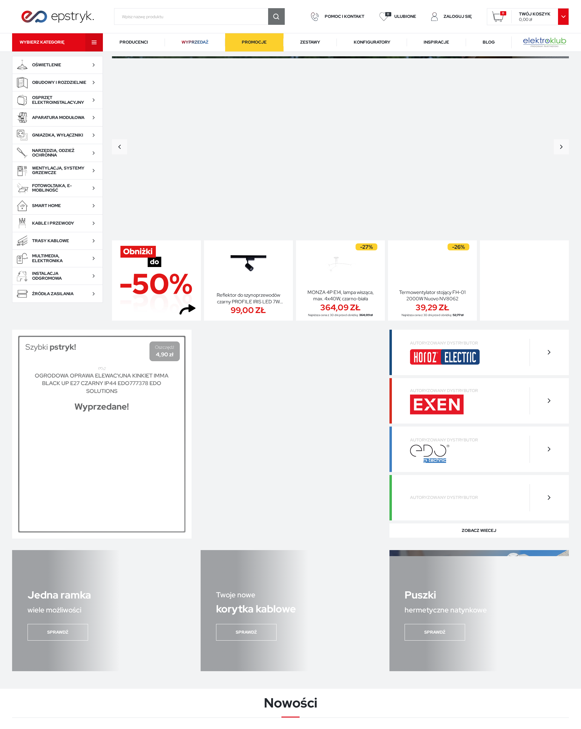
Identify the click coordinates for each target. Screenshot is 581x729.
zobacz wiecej (479, 530)
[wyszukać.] (276, 16)
